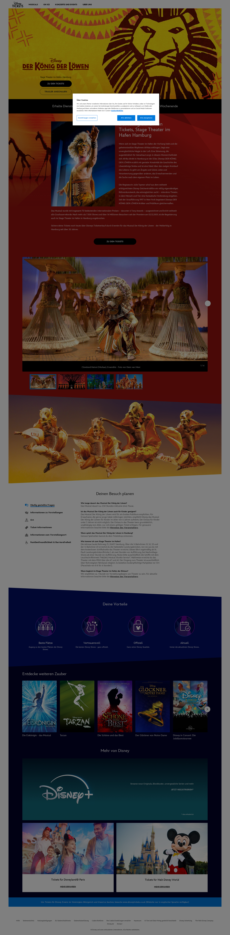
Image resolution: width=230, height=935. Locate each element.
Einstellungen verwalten (87, 118)
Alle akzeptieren (146, 118)
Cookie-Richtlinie (117, 111)
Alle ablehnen (126, 118)
